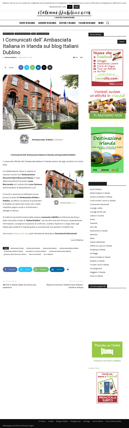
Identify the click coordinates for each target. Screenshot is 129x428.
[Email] (44, 67)
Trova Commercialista (113, 421)
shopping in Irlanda (97, 249)
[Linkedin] (38, 67)
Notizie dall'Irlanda (42, 34)
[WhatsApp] (32, 67)
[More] (68, 269)
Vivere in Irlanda (15, 30)
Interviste (94, 234)
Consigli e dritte (96, 208)
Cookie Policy (93, 368)
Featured (93, 223)
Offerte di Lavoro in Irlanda (101, 246)
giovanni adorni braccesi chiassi (15, 254)
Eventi (92, 219)
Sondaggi (94, 253)
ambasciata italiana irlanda (13, 251)
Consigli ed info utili (98, 212)
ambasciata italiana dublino (69, 248)
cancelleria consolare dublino (36, 251)
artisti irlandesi (96, 189)
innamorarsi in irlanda (98, 231)
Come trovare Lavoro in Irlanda (103, 200)
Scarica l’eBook (97, 421)
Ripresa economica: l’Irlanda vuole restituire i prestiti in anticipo (65, 286)
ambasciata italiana (50, 248)
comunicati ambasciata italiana (60, 251)
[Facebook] (20, 67)
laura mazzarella (35, 254)
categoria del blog (21, 233)
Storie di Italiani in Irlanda (100, 257)
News (33, 34)
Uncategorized (96, 268)
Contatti (51, 421)
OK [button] (70, 7)
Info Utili (93, 227)
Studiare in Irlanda (97, 261)
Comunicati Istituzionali (31, 30)
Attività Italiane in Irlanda (100, 193)
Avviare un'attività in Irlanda (101, 197)
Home (5, 30)
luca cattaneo (48, 254)
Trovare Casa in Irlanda (99, 264)
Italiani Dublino (11, 57)
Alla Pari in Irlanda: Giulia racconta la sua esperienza (19, 286)
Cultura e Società (97, 215)
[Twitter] (26, 67)
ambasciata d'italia (17, 248)
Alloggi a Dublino (62, 421)
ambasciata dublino (33, 248)
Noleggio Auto (76, 421)
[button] (108, 23)
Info (76, 7)
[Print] (49, 67)
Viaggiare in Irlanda (97, 272)
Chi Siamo (41, 421)
